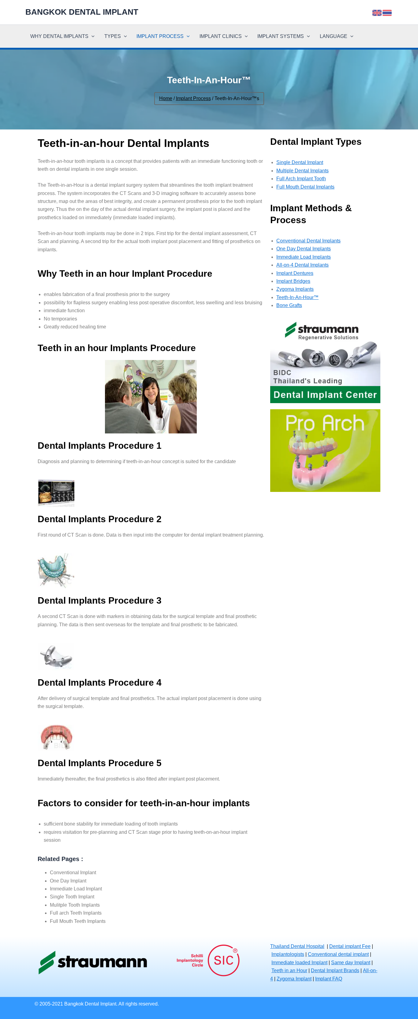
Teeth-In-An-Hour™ (297, 297)
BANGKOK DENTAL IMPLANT (81, 12)
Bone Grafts (289, 305)
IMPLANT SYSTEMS (280, 36)
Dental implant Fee (350, 946)
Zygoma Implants (295, 289)
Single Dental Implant (299, 162)
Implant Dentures (294, 273)
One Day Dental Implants (303, 248)
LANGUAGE (333, 36)
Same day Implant (350, 962)
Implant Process (193, 98)
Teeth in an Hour (289, 970)
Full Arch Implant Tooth (301, 178)
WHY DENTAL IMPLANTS (59, 36)
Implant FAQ (328, 978)
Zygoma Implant (294, 978)
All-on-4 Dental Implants (302, 265)
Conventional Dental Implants (308, 240)
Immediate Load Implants (303, 257)
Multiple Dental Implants (302, 170)
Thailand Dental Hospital (297, 946)
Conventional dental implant (338, 954)
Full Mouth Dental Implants (305, 186)
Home (165, 98)
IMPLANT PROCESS (160, 36)
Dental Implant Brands (335, 970)
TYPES (112, 36)
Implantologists (287, 954)
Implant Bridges (293, 281)
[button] (91, 36)
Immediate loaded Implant (299, 962)
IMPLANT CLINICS (221, 36)
